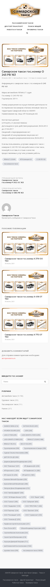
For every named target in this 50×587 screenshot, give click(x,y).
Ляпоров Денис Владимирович (16, 488)
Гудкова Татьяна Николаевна (16, 453)
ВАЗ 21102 (26, 444)
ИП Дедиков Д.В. (31, 466)
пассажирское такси (11, 164)
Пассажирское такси (22, 23)
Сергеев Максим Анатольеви (16, 533)
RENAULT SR (10, 444)
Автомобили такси (20, 78)
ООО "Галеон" (11, 502)
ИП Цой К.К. (28, 475)
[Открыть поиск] (27, 33)
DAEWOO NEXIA (11, 426)
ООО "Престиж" (30, 510)
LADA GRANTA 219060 (13, 439)
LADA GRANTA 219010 (31, 435)
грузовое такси (11, 550)
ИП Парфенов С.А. (32, 471)
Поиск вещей (34, 26)
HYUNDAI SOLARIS (12, 431)
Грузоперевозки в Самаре (35, 448)
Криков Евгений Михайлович (16, 484)
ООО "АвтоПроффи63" (13, 493)
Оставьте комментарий (38, 78)
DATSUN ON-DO (30, 426)
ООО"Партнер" (11, 510)
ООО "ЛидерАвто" (12, 506)
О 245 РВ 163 (41, 159)
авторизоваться (8, 358)
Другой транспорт (14, 26)
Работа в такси (14, 30)
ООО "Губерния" (30, 502)
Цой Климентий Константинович (17, 546)
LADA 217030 (10, 435)
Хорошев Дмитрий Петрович (16, 542)
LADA (28, 431)
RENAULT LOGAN (9, 159)
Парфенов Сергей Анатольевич (17, 524)
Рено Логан (10, 528)
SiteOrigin (25, 575)
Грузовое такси (8, 400)
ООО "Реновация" (12, 515)
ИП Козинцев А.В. (26, 159)
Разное (4, 408)
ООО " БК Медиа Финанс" (15, 497)
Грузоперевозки (11, 448)
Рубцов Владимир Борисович (33, 528)
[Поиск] (45, 381)
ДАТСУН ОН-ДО (11, 457)
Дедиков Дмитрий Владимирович (17, 462)
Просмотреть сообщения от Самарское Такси (19, 218)
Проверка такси (35, 30)
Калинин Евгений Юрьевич (15, 479)
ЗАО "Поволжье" (11, 466)
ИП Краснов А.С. (11, 471)
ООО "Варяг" (37, 497)
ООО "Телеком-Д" (12, 519)
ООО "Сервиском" (33, 515)
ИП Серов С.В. (10, 475)
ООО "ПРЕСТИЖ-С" (33, 506)
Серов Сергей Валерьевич (15, 537)
